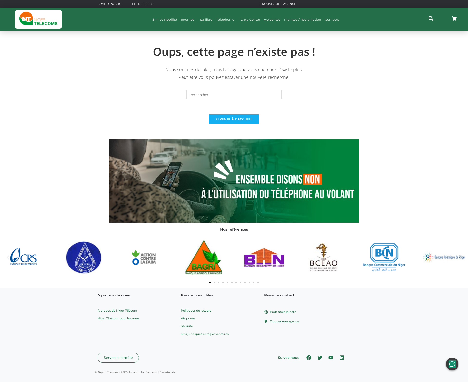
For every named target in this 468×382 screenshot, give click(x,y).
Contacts (332, 19)
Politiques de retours (196, 310)
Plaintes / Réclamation (302, 19)
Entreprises (142, 4)
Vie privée (188, 318)
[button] (8, 257)
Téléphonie (225, 19)
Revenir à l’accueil (234, 119)
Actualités (272, 19)
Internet (187, 19)
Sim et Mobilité (164, 19)
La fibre (206, 19)
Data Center (250, 19)
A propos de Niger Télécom (117, 310)
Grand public (109, 4)
